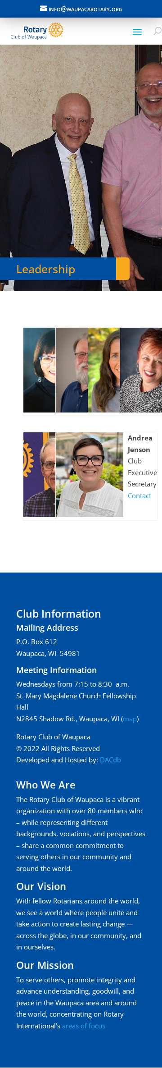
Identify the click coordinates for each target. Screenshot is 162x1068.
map (130, 718)
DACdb (110, 759)
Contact (139, 495)
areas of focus (83, 1025)
